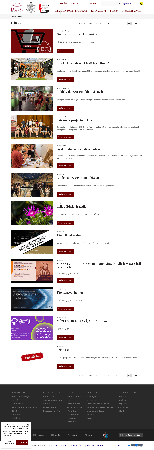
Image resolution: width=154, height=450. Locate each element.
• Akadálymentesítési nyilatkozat (98, 404)
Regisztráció (126, 4)
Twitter (90, 435)
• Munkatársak (72, 411)
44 (129, 23)
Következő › (137, 23)
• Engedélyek (122, 404)
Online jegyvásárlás (90, 3)
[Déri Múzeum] (17, 7)
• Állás (69, 400)
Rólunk (114, 10)
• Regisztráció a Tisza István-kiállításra (24, 407)
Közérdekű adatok (69, 3)
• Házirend (90, 418)
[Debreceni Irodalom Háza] (44, 8)
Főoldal (13, 17)
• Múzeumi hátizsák (17, 404)
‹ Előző (90, 23)
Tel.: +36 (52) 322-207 (77, 445)
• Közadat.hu (91, 415)
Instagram (74, 435)
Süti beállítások (9, 442)
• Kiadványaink (72, 418)
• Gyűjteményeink (73, 415)
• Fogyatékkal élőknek (49, 407)
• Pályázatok (122, 400)
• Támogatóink (123, 407)
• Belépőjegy (15, 418)
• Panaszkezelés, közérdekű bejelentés (100, 407)
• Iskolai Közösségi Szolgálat (20, 397)
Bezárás (28, 425)
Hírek (57, 10)
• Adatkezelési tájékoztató (96, 411)
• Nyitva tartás (16, 415)
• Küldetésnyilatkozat (74, 407)
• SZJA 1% (121, 411)
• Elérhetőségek (16, 411)
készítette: (122, 446)
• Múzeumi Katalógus (74, 397)
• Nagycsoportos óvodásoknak (52, 400)
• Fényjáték (15, 400)
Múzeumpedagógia (131, 10)
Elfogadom (22, 443)
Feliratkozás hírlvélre (132, 435)
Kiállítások (81, 10)
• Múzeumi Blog (72, 422)
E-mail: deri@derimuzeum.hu (96, 445)
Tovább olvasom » (64, 51)
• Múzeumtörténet (73, 404)
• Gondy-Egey (91, 397)
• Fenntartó (122, 397)
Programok (67, 10)
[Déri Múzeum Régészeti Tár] (31, 7)
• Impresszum (91, 400)
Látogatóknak (98, 10)
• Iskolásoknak (46, 404)
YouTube (57, 435)
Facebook (40, 435)
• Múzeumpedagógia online (51, 411)
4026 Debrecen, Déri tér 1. (57, 445)
